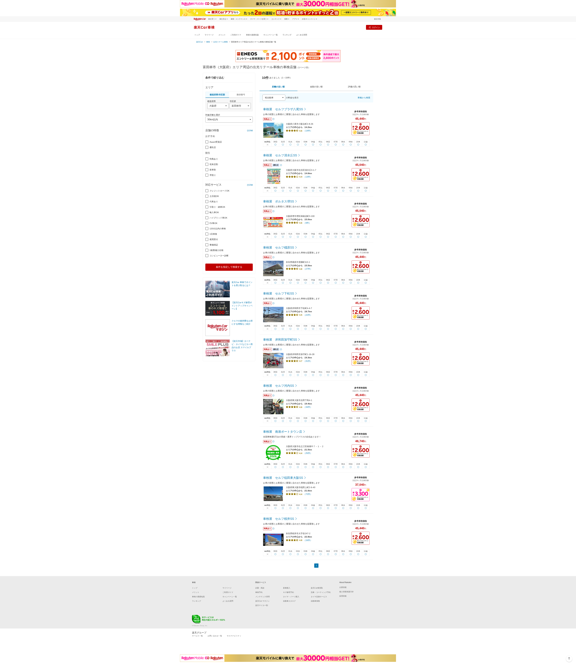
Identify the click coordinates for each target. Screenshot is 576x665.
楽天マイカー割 (261, 605)
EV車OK (213, 223)
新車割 (213, 170)
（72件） (307, 494)
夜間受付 (214, 239)
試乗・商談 (259, 588)
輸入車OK (214, 212)
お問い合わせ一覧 (215, 636)
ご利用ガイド (235, 35)
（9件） (307, 223)
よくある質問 (301, 35)
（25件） (307, 453)
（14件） (307, 130)
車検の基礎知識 (252, 35)
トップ (197, 35)
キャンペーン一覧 (270, 35)
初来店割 (214, 164)
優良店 (213, 147)
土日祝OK (214, 196)
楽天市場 (377, 19)
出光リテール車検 (220, 42)
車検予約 (258, 592)
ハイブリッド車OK (218, 218)
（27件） (307, 269)
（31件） (307, 361)
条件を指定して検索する (229, 267)
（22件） (307, 315)
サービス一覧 (197, 636)
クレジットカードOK (219, 191)
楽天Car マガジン (262, 601)
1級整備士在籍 (216, 250)
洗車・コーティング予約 (321, 592)
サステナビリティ (234, 636)
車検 (208, 42)
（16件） (307, 540)
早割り (213, 175)
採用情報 (342, 596)
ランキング (286, 35)
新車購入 (286, 588)
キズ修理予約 (288, 592)
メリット (222, 35)
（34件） (307, 407)
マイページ (209, 35)
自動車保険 (315, 601)
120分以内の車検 (218, 228)
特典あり (214, 159)
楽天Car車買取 (317, 588)
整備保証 (214, 245)
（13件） (307, 177)
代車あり (214, 201)
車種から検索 (364, 97)
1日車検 (213, 234)
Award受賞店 (216, 142)
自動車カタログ (289, 601)
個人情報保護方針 (346, 592)
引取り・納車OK (217, 207)
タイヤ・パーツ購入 (291, 597)
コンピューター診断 (219, 255)
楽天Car (199, 42)
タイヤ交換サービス (319, 597)
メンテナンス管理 (262, 597)
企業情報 (342, 587)
